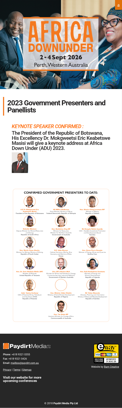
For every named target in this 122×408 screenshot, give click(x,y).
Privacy (7, 369)
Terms (16, 369)
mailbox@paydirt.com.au (25, 363)
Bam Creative (111, 366)
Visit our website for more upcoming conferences (22, 379)
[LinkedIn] (69, 398)
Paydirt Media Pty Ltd (65, 403)
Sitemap (26, 369)
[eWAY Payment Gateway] (106, 362)
